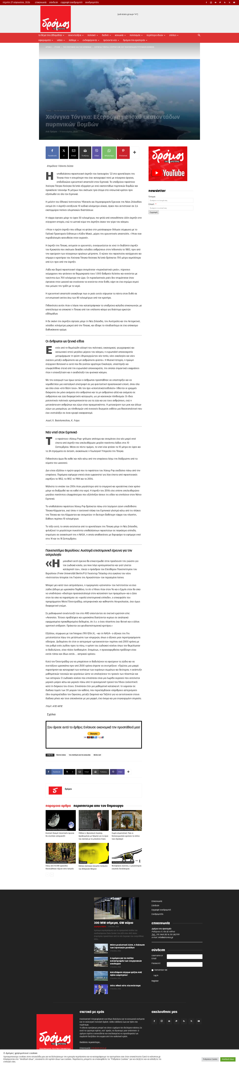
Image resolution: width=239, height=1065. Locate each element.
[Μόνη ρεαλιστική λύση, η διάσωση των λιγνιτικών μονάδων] (101, 948)
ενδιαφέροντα (90, 40)
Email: (152, 204)
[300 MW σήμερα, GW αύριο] (119, 908)
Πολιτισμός (135, 35)
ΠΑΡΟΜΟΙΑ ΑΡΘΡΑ (58, 805)
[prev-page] (47, 874)
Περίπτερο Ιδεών (155, 35)
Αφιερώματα (44, 40)
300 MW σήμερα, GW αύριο (113, 922)
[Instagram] (211, 2)
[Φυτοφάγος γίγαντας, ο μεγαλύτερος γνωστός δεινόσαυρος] (127, 853)
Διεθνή (105, 35)
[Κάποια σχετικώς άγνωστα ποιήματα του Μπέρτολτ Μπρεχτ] (94, 853)
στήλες (57, 47)
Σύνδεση (53, 2)
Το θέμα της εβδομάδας (50, 35)
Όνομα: (152, 196)
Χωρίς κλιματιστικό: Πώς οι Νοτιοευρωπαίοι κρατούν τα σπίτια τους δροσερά (126, 836)
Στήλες (172, 35)
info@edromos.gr (165, 938)
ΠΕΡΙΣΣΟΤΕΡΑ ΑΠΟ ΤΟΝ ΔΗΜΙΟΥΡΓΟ (99, 805)
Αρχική (49, 47)
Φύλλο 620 (97, 755)
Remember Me (160, 970)
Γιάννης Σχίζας (61, 755)
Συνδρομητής (92, 2)
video (60, 40)
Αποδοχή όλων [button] (228, 1059)
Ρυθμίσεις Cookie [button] (210, 1059)
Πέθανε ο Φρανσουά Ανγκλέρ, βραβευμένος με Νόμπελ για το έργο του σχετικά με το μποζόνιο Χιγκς (93, 836)
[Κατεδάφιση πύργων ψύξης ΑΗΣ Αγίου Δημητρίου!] (101, 976)
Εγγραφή (154, 212)
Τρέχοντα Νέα (110, 40)
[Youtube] (234, 2)
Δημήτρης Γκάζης (100, 926)
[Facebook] (206, 2)
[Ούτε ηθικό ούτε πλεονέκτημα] (101, 989)
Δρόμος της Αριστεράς (134, 40)
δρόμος (53, 132)
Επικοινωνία (41, 2)
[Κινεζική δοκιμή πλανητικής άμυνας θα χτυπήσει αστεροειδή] (61, 820)
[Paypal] (220, 2)
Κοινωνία (119, 35)
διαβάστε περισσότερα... (90, 1042)
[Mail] (216, 2)
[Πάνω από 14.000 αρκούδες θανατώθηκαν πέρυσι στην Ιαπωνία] (61, 853)
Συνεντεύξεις (74, 35)
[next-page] (52, 874)
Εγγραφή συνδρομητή (71, 2)
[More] (135, 152)
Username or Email (157, 957)
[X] (230, 2)
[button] (199, 35)
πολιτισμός (83, 862)
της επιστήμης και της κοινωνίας (80, 755)
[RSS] (225, 2)
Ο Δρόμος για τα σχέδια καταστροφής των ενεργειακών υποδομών (126, 961)
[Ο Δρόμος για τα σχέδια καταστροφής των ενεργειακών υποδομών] (101, 962)
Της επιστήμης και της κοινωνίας (77, 47)
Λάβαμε (72, 40)
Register (155, 981)
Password (156, 963)
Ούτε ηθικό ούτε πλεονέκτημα (125, 986)
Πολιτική (92, 35)
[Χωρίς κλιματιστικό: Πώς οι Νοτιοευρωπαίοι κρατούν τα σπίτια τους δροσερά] (127, 820)
